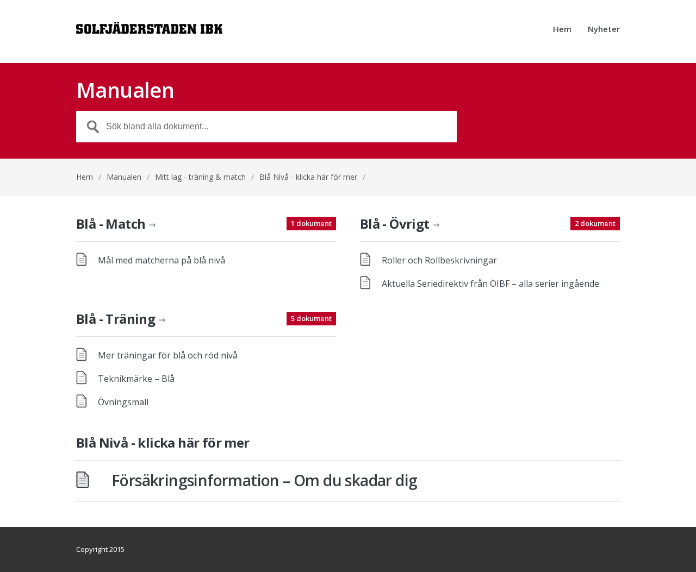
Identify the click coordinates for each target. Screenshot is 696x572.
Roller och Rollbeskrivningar (439, 260)
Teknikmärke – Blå (136, 379)
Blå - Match (116, 223)
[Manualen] (149, 31)
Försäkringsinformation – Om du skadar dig (264, 480)
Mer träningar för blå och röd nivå (168, 355)
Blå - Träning (120, 319)
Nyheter (604, 29)
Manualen (124, 177)
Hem (562, 29)
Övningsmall (123, 402)
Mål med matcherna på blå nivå (161, 260)
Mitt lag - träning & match (200, 177)
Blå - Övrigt (400, 223)
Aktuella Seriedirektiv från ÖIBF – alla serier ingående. (491, 284)
